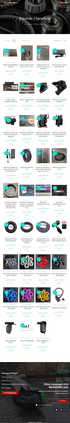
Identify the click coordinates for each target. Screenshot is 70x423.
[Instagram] (61, 410)
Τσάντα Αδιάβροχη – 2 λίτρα (43, 341)
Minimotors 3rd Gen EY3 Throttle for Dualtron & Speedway (11, 134)
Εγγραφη (62, 401)
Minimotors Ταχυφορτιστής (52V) (43, 203)
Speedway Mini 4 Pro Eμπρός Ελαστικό (11, 239)
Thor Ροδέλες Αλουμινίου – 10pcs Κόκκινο (43, 274)
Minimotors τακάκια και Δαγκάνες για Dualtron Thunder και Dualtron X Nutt (27, 204)
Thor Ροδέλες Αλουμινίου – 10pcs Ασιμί (26, 274)
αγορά (11, 74)
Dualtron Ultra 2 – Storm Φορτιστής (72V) (59, 65)
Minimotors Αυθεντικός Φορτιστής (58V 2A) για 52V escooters (59, 134)
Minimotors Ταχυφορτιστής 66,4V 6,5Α (59, 204)
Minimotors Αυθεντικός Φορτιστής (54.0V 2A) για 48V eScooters (43, 134)
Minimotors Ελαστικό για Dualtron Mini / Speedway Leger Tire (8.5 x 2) (43, 169)
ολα (65, 40)
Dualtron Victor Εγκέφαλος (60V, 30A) (11, 100)
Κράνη (48, 97)
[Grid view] (13, 40)
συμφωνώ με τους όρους (45, 405)
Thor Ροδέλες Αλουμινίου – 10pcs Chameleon (10, 274)
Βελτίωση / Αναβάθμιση (61, 305)
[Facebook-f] (66, 410)
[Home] (25, 24)
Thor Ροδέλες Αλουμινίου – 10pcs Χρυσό (43, 307)
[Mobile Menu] (65, 2)
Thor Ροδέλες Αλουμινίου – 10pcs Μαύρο (59, 274)
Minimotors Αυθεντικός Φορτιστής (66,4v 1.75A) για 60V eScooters (11, 169)
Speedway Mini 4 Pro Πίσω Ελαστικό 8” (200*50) (27, 240)
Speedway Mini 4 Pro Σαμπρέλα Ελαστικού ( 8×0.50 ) (43, 240)
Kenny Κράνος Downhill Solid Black (59, 100)
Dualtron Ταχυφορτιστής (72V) (27, 100)
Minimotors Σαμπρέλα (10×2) (59, 168)
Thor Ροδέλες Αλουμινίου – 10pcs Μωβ (26, 307)
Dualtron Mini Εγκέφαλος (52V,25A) (10, 65)
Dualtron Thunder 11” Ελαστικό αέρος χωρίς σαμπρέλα (43, 66)
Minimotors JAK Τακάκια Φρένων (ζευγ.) (27, 133)
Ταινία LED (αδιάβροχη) (27, 341)
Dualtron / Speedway (10, 62)
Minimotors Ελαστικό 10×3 (27, 168)
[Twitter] (56, 410)
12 (61, 40)
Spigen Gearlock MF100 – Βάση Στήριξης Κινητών (59, 239)
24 (63, 40)
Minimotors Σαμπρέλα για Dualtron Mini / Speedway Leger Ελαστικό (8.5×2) (10, 204)
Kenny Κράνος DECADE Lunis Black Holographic (43, 100)
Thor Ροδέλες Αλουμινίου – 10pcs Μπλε (10, 307)
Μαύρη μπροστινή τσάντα (10, 341)
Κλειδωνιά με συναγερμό (59, 308)
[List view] (17, 40)
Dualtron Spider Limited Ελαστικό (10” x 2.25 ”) (27, 65)
